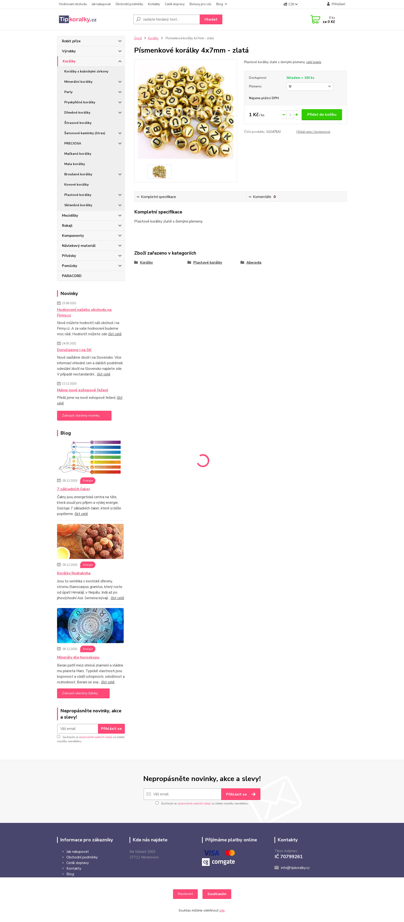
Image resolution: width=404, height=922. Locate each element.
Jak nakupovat (101, 4)
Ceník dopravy (175, 4)
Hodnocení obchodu (73, 4)
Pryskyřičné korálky (79, 102)
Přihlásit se (111, 728)
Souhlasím (216, 894)
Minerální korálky (78, 81)
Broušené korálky (78, 174)
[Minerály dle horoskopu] (90, 626)
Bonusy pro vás (200, 4)
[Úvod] (93, 19)
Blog (219, 4)
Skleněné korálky (78, 205)
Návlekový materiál (79, 245)
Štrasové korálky (77, 123)
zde (222, 910)
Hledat (211, 19)
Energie (88, 481)
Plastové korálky (77, 195)
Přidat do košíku (321, 114)
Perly (68, 92)
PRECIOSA (72, 143)
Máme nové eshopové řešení (82, 390)
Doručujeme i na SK (74, 350)
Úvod (138, 38)
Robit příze (71, 41)
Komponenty (73, 235)
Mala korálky (74, 164)
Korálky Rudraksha (73, 573)
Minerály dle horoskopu (78, 657)
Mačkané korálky (77, 153)
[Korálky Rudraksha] (90, 542)
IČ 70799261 (288, 857)
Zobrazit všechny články (80, 693)
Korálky (69, 61)
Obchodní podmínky (129, 4)
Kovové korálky (76, 184)
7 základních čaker (73, 489)
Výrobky (69, 51)
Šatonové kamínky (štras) (84, 133)
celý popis (313, 62)
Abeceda (253, 262)
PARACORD (72, 276)
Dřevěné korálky (77, 112)
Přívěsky (69, 255)
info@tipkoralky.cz (295, 867)
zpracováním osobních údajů (95, 737)
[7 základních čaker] (90, 458)
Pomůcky (69, 265)
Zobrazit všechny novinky (81, 415)
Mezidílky (70, 215)
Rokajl (67, 225)
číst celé (115, 334)
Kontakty (154, 4)
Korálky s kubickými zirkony (86, 71)
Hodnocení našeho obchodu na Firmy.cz (84, 312)
